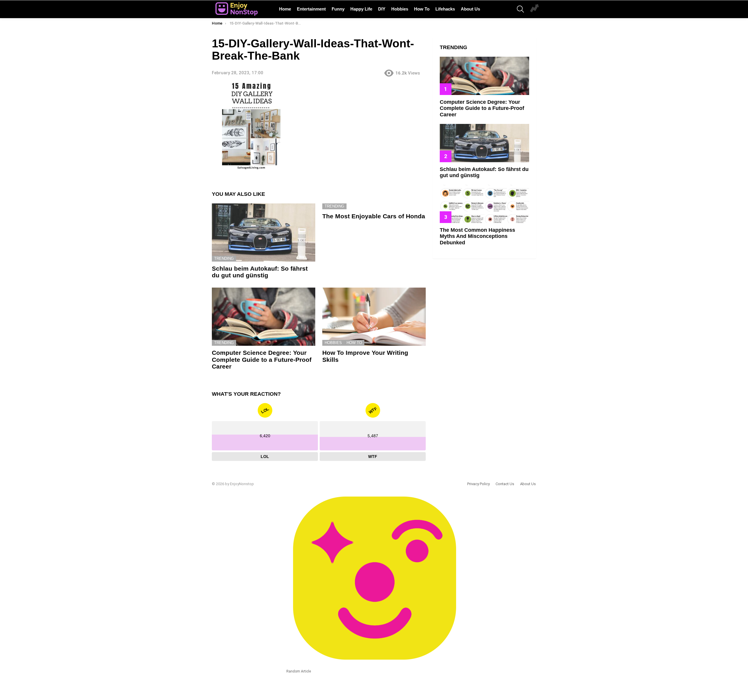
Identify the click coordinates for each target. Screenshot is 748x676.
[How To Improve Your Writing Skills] (374, 317)
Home (285, 8)
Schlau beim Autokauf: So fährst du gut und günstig (260, 272)
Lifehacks (445, 8)
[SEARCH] (520, 9)
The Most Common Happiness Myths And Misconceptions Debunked (477, 236)
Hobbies (399, 8)
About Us (470, 8)
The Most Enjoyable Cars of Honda (373, 216)
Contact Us (505, 484)
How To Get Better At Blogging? (534, 9)
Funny (338, 8)
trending (224, 258)
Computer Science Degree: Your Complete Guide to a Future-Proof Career (261, 359)
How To (422, 8)
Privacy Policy (478, 484)
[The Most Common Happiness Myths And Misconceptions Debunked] (484, 204)
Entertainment (311, 8)
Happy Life (361, 8)
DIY (381, 8)
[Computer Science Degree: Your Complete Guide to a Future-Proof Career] (263, 317)
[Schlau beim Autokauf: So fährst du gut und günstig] (263, 232)
